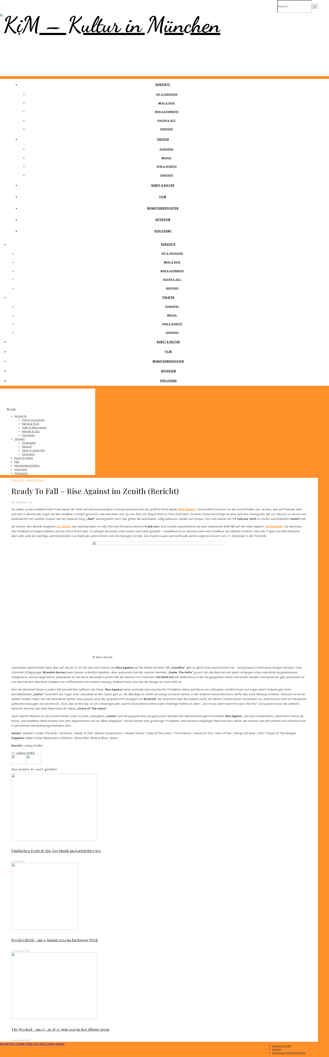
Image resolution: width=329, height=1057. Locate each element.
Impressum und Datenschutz (289, 1053)
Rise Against (187, 509)
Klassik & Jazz (166, 120)
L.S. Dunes (63, 526)
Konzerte (163, 84)
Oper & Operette (167, 166)
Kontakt (276, 1049)
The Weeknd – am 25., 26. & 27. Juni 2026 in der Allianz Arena (60, 1029)
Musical (167, 158)
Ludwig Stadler (25, 753)
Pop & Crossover (166, 94)
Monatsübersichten (162, 208)
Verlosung (162, 231)
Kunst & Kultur (162, 185)
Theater (163, 139)
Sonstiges (166, 129)
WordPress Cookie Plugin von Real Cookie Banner (32, 1044)
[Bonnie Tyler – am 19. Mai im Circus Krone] (33, 763)
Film (162, 197)
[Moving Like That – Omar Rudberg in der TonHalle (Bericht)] (18, 763)
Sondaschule (274, 526)
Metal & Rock (166, 103)
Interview (162, 219)
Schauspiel (167, 149)
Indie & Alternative (166, 112)
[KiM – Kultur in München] (110, 24)
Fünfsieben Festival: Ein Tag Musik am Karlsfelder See (56, 851)
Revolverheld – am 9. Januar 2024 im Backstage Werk (54, 940)
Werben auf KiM (281, 1046)
